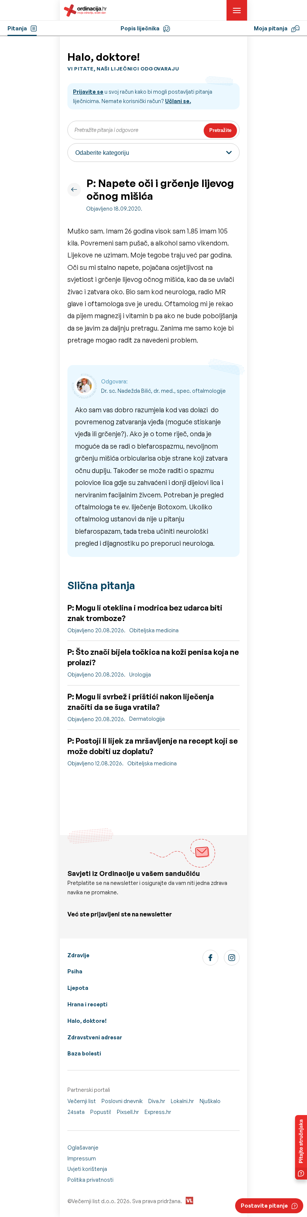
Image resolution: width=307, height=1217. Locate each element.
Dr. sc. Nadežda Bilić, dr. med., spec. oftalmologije (163, 391)
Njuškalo (210, 1101)
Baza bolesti (84, 1053)
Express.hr (158, 1112)
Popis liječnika (140, 28)
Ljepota (77, 988)
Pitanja (17, 28)
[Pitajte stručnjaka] (301, 1147)
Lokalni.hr (182, 1101)
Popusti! (100, 1112)
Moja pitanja (271, 28)
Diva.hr (156, 1101)
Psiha (74, 971)
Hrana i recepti (87, 1004)
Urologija (140, 674)
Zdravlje (78, 955)
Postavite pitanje (264, 1205)
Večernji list (81, 1101)
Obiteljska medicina (154, 630)
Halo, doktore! (87, 1021)
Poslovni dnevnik (122, 1101)
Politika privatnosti (90, 1180)
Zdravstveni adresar (94, 1037)
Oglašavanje (82, 1147)
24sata (76, 1112)
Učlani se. (178, 101)
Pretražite (220, 130)
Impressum (81, 1158)
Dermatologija (147, 719)
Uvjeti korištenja (87, 1169)
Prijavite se (88, 91)
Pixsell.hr (128, 1112)
